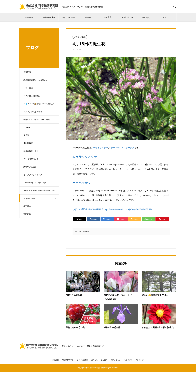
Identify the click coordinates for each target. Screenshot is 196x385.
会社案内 (107, 17)
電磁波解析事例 (48, 17)
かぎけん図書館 (68, 17)
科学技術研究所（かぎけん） (35, 80)
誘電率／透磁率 (30, 167)
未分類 (26, 135)
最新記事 (27, 72)
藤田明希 (27, 214)
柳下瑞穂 (27, 206)
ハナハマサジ (82, 183)
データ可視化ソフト (31, 159)
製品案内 (29, 17)
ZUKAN (26, 127)
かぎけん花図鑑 (79, 37)
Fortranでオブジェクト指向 (35, 183)
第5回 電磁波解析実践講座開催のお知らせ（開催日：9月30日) (39, 192)
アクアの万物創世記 (31, 96)
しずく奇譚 (28, 88)
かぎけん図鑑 (29, 198)
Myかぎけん (147, 17)
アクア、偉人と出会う (32, 112)
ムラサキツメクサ (99, 148)
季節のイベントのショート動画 (36, 119)
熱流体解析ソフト (30, 151)
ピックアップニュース (32, 175)
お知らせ (88, 17)
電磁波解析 (28, 143)
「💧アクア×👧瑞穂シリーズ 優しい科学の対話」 (38, 105)
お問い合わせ (127, 17)
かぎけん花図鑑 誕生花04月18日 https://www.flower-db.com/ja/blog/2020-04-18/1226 (112, 209)
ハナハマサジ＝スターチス (121, 148)
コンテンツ (166, 17)
